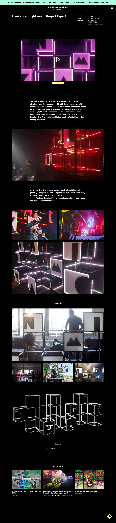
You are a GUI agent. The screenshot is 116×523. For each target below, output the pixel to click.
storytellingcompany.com (97, 2)
